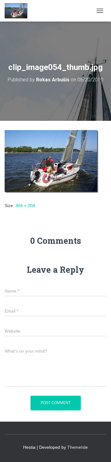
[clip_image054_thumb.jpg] (51, 161)
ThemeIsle (77, 447)
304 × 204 (25, 205)
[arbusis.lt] (18, 10)
